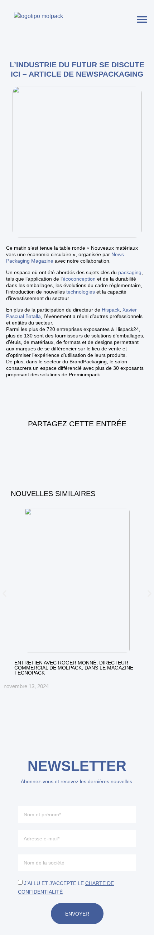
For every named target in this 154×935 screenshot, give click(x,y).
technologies (80, 292)
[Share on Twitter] (96, 444)
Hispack (111, 310)
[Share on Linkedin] (77, 444)
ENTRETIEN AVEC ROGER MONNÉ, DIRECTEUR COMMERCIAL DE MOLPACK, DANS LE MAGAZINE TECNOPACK (73, 668)
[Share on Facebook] (57, 444)
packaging (129, 272)
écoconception (79, 279)
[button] (142, 19)
